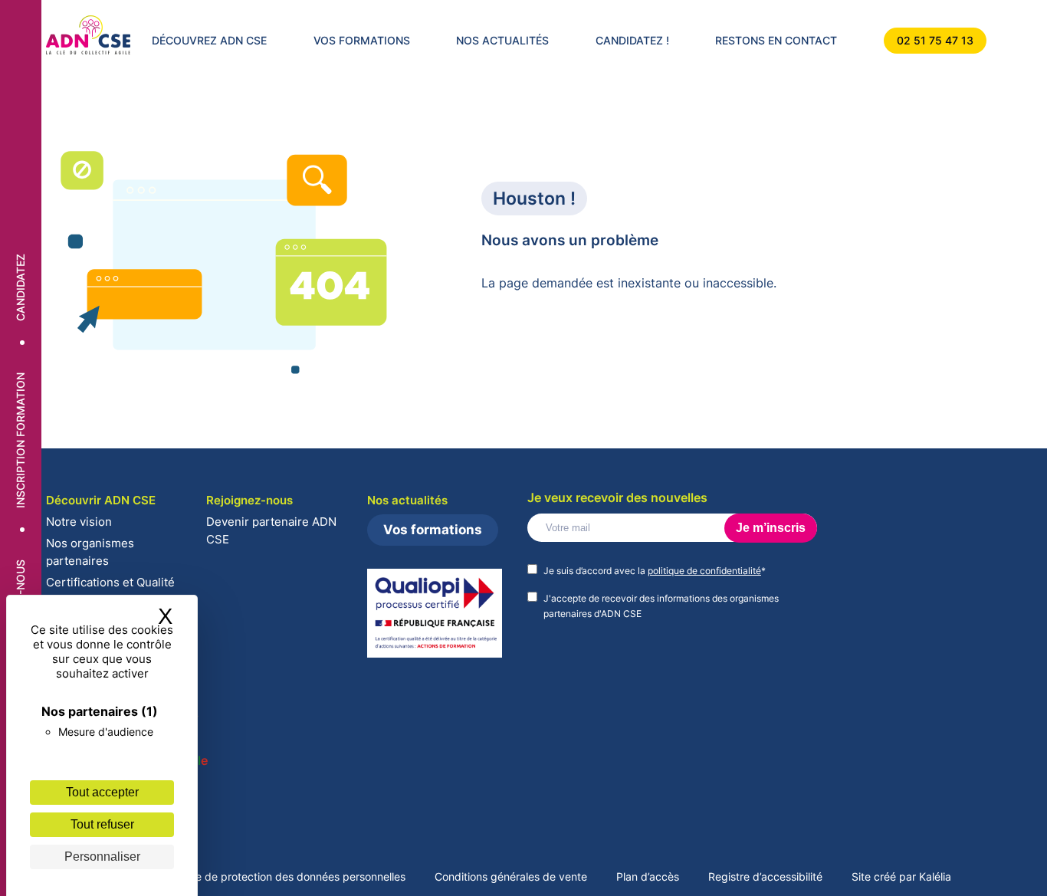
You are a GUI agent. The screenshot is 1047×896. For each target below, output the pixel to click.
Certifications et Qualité (110, 582)
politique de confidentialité (704, 570)
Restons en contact (776, 40)
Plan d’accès (647, 876)
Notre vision (79, 521)
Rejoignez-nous (249, 500)
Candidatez (20, 288)
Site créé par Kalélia (901, 876)
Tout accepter (102, 792)
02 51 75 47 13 (935, 40)
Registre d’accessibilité (765, 876)
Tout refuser (102, 824)
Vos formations (361, 40)
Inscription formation (20, 441)
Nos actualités (502, 40)
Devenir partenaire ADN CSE (271, 530)
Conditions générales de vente (511, 876)
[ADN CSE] (88, 35)
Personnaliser (102, 856)
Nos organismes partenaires (90, 552)
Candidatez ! (632, 40)
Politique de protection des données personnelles (282, 876)
